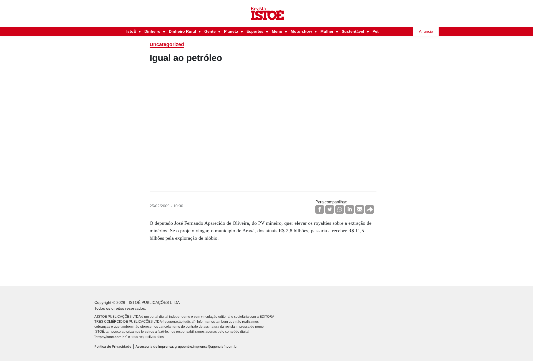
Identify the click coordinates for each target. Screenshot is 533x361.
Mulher (326, 31)
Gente (210, 31)
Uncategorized (167, 44)
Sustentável (353, 31)
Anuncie (426, 31)
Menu (277, 31)
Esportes (255, 31)
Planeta (231, 31)
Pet (376, 31)
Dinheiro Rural (182, 31)
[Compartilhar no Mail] (359, 209)
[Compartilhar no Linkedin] (349, 209)
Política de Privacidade (112, 346)
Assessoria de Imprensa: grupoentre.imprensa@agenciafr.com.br (186, 346)
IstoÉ (131, 31)
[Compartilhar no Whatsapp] (339, 209)
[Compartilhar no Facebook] (319, 209)
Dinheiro (152, 31)
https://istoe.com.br (110, 337)
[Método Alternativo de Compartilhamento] (369, 209)
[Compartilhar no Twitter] (329, 209)
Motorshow (301, 31)
